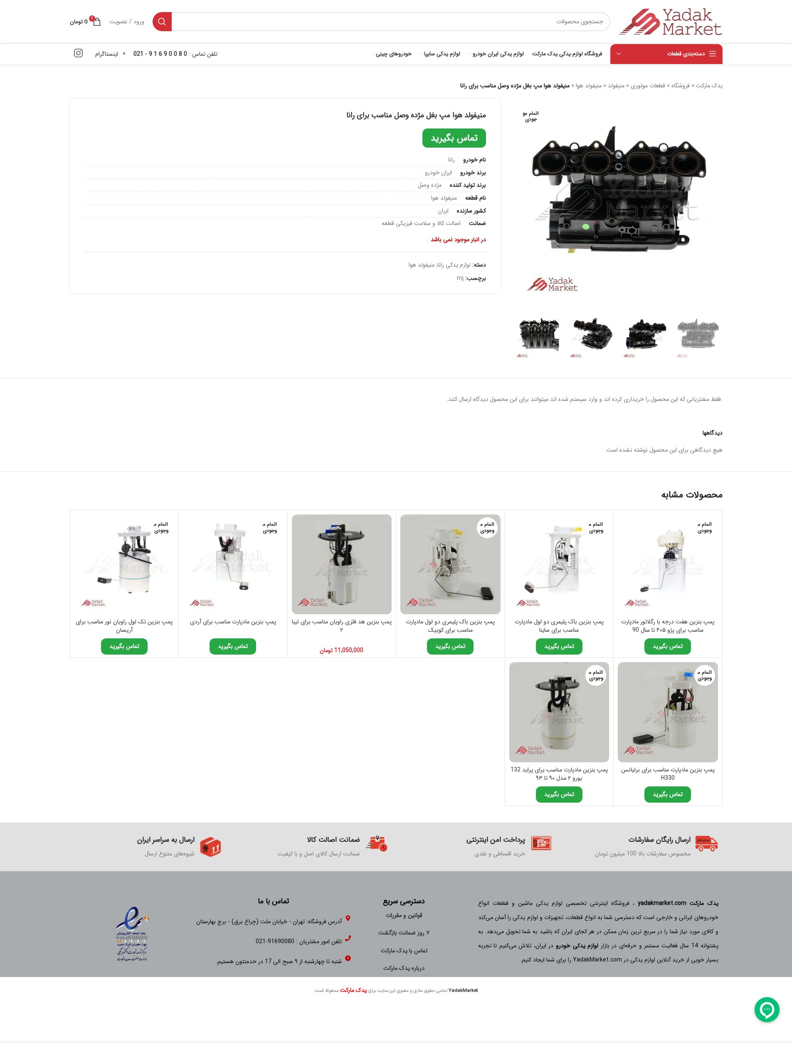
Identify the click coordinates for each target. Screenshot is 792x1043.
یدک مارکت (709, 85)
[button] (712, 336)
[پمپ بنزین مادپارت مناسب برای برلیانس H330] (668, 712)
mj (460, 278)
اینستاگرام (106, 54)
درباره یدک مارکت (403, 968)
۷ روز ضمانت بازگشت (403, 932)
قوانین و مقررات (404, 915)
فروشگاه (680, 85)
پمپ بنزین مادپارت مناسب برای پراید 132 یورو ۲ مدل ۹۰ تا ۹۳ (559, 774)
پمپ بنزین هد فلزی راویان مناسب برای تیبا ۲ (342, 626)
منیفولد (616, 85)
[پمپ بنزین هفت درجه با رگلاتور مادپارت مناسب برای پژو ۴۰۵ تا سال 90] (668, 564)
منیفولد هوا (589, 85)
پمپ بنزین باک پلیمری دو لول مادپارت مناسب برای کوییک (450, 626)
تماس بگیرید (454, 138)
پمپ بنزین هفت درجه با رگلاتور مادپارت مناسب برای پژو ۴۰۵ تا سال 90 (667, 626)
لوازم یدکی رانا (454, 264)
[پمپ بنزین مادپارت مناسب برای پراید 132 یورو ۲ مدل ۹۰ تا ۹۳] (559, 712)
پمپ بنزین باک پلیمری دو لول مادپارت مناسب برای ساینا (559, 626)
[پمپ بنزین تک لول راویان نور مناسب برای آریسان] (124, 564)
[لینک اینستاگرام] (78, 54)
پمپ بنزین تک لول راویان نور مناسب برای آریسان (124, 626)
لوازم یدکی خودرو (577, 945)
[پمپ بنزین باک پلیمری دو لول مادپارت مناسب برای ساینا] (559, 564)
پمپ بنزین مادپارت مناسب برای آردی (233, 621)
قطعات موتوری (648, 85)
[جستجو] (162, 21)
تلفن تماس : (175, 54)
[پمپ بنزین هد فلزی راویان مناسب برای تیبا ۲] (342, 564)
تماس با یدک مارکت (404, 950)
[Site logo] (671, 21)
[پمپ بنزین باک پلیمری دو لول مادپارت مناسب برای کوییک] (450, 564)
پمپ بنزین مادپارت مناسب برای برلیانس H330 (668, 774)
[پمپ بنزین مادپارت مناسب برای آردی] (233, 564)
